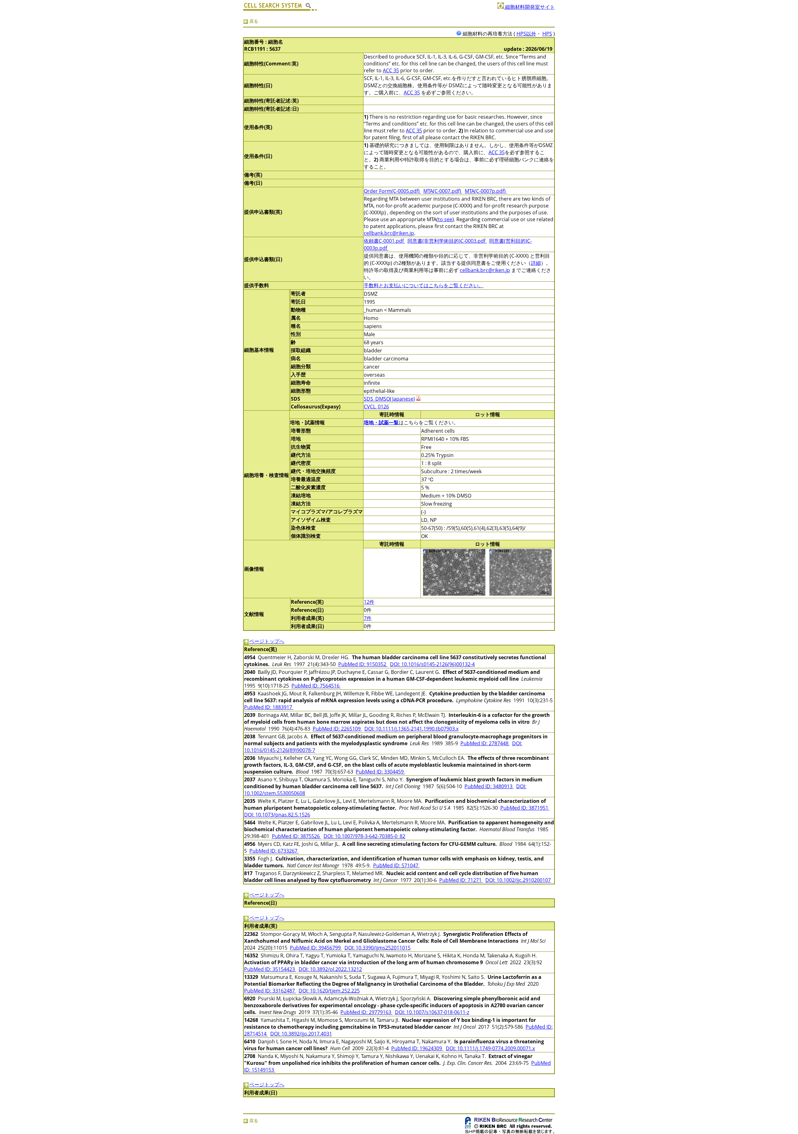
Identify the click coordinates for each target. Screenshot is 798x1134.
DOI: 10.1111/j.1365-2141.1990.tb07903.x (411, 728)
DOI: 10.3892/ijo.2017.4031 (301, 1033)
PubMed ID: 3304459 (380, 771)
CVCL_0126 (376, 406)
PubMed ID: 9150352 (362, 664)
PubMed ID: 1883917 (268, 707)
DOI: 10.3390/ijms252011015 (377, 947)
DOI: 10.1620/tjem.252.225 (329, 990)
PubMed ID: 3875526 (296, 836)
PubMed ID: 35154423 (270, 969)
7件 (368, 618)
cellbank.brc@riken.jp (389, 233)
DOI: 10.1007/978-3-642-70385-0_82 (364, 836)
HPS (547, 33)
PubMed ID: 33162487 (270, 990)
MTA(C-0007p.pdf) (486, 191)
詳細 (536, 263)
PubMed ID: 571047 (396, 865)
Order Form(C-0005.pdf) (392, 191)
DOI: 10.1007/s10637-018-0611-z (432, 1012)
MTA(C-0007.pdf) (442, 191)
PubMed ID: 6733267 (274, 850)
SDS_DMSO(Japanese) (389, 398)
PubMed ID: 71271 (461, 880)
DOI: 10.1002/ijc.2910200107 (518, 880)
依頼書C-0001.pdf (384, 240)
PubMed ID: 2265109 (337, 728)
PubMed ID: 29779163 (366, 1012)
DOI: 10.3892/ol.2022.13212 (330, 969)
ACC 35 (391, 70)
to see (445, 219)
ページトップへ (266, 641)
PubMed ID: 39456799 (316, 947)
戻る (253, 21)
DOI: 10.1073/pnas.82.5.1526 (277, 814)
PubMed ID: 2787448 (485, 743)
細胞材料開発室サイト (529, 6)
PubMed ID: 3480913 (489, 786)
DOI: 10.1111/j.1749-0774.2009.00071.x (490, 1048)
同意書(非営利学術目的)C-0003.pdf (447, 240)
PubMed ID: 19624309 (417, 1048)
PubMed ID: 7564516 (316, 685)
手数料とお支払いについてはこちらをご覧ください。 (423, 285)
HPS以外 (526, 33)
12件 (369, 601)
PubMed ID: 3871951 (525, 807)
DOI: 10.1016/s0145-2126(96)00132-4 (432, 664)
